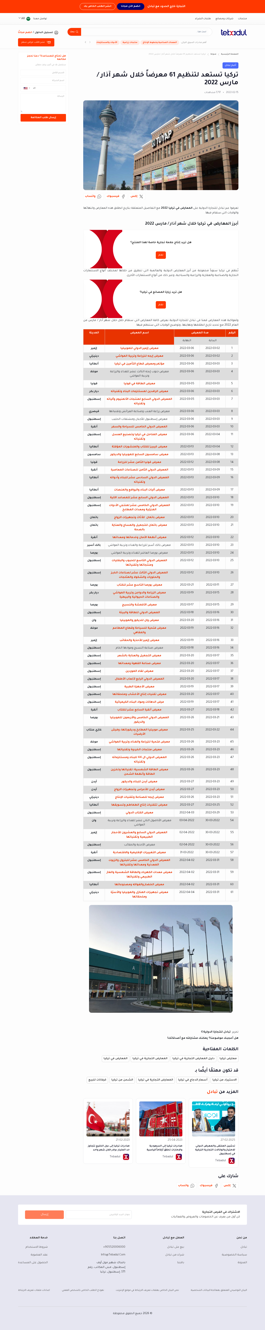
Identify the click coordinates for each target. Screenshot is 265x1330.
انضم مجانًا (25, 32)
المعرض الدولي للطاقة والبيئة (139, 612)
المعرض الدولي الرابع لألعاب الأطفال (139, 679)
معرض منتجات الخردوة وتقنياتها (139, 749)
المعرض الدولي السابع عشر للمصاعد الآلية (139, 497)
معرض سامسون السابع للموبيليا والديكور (139, 454)
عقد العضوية (39, 1255)
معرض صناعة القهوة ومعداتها (139, 663)
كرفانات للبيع (97, 1080)
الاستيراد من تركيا (224, 1080)
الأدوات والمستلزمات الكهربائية (101, 42)
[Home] (234, 32)
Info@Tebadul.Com (113, 1255)
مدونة (213, 54)
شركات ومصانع (224, 18)
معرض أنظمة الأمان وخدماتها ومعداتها (139, 537)
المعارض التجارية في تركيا (149, 1058)
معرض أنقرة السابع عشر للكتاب (139, 710)
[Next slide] (85, 42)
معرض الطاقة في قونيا (139, 383)
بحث (72, 32)
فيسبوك (113, 196)
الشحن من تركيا (122, 1080)
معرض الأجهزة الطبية (139, 686)
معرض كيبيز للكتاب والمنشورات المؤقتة (139, 447)
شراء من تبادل (174, 1255)
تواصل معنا (40, 18)
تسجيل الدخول (44, 32)
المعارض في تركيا (115, 1058)
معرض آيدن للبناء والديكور (139, 781)
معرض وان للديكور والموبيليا (139, 620)
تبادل (244, 1247)
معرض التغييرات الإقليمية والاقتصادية (139, 852)
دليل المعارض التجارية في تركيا (193, 1058)
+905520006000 (114, 1247)
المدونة (242, 1262)
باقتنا (180, 1262)
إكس (134, 196)
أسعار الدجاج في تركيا (192, 1080)
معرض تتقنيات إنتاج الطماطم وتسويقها (139, 805)
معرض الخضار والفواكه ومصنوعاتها (139, 884)
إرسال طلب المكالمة (43, 117)
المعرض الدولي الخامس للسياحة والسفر (139, 427)
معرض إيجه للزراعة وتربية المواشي (139, 356)
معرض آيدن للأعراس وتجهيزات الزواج (139, 789)
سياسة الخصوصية (234, 1255)
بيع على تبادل (175, 1247)
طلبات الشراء (203, 18)
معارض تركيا (228, 1058)
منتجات (242, 18)
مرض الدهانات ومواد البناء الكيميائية (139, 702)
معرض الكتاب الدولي (139, 813)
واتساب (90, 196)
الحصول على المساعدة (33, 1262)
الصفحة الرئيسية (229, 54)
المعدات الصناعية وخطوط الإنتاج (160, 42)
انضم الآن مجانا (130, 6)
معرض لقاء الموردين (139, 671)
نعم (160, 255)
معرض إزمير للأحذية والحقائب (139, 640)
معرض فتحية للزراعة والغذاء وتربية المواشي (139, 742)
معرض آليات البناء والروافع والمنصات (139, 490)
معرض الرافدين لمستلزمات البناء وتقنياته (139, 391)
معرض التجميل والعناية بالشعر (139, 655)
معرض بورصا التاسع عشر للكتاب (139, 585)
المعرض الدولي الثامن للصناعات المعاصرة (139, 470)
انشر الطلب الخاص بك (97, 6)
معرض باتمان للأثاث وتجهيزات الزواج (139, 517)
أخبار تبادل (230, 65)
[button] (26, 88)
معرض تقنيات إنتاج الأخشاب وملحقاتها (139, 694)
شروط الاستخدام (36, 1247)
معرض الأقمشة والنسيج (139, 605)
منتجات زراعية (130, 42)
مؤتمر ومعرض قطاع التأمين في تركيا (139, 364)
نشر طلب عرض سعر (33, 42)
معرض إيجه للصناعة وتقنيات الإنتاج (139, 797)
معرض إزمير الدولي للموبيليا (139, 348)
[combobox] (144, 32)
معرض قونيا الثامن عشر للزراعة (139, 462)
